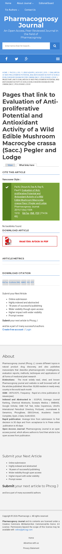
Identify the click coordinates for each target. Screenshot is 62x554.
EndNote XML (14, 282)
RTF (32, 282)
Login (28, 329)
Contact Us (30, 10)
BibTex (25, 213)
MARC (23, 282)
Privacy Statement (31, 548)
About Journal (24, 3)
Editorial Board (46, 3)
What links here (28, 165)
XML (32, 213)
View (10, 165)
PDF (37, 213)
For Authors (11, 10)
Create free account (12, 329)
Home (8, 3)
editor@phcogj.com (24, 530)
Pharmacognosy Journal (31, 22)
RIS (28, 282)
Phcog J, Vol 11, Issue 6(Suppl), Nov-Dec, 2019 (28, 72)
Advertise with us (31, 543)
